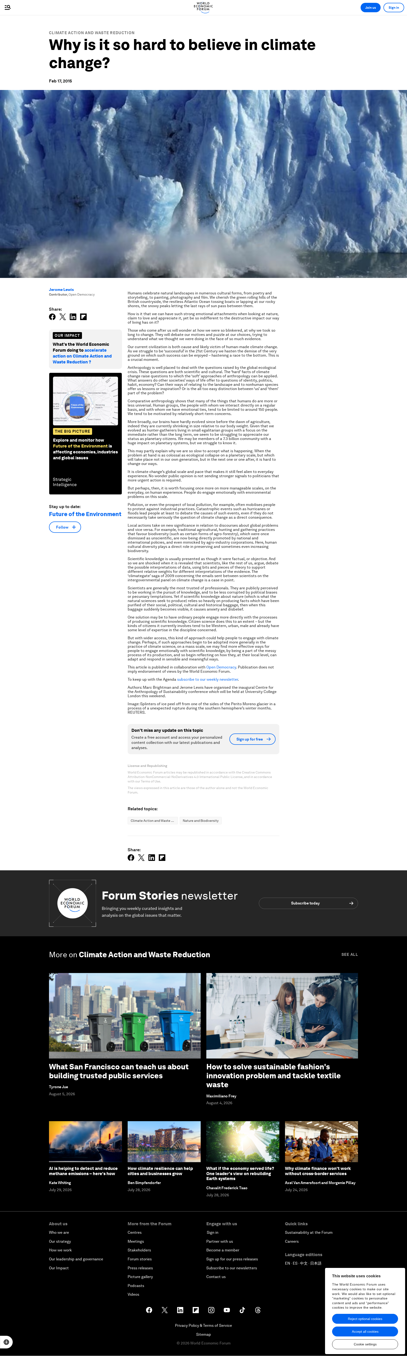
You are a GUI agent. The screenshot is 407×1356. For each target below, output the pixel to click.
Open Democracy (221, 667)
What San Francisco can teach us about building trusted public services (119, 1071)
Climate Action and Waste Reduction (92, 33)
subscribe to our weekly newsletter (207, 679)
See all (350, 954)
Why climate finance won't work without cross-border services (318, 1171)
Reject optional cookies (365, 1319)
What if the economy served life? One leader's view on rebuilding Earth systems (240, 1173)
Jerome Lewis (61, 289)
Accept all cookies (365, 1331)
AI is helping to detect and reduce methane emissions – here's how (83, 1171)
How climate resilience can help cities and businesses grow (160, 1171)
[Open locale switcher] (6, 1342)
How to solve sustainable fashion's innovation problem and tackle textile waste (273, 1075)
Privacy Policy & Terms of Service (203, 1325)
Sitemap (203, 1334)
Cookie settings (365, 1344)
